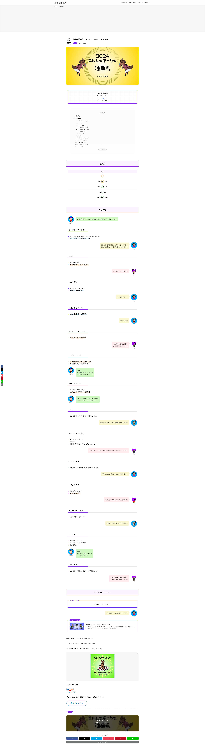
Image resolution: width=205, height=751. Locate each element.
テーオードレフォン (84, 129)
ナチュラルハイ (83, 133)
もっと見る (102, 149)
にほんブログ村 (71, 692)
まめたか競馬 (60, 3)
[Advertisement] (102, 19)
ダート (75, 43)
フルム (80, 136)
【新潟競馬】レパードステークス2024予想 (97, 625)
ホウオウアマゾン (83, 144)
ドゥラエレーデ (83, 131)
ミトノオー (81, 146)
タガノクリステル (83, 127)
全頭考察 (78, 118)
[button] (72, 738)
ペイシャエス (82, 142)
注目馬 (78, 116)
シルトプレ (81, 125)
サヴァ (80, 123)
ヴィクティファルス (84, 121)
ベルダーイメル (83, 140)
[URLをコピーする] (2, 384)
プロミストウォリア (84, 138)
